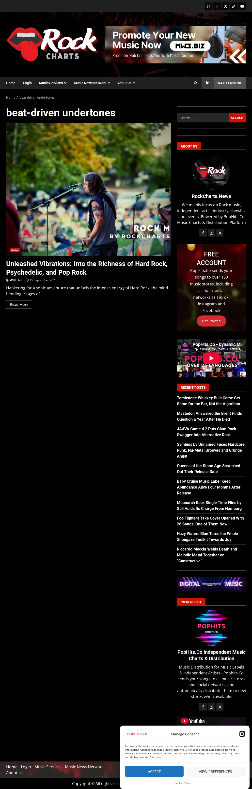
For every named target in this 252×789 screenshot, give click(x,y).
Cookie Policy (182, 783)
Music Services (51, 83)
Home (11, 83)
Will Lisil (16, 280)
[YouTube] (242, 6)
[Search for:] (203, 117)
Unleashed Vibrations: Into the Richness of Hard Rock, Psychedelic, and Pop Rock (88, 189)
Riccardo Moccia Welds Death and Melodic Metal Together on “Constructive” (207, 555)
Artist (14, 250)
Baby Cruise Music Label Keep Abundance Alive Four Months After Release (208, 487)
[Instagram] (208, 6)
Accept (154, 771)
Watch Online (229, 83)
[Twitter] (225, 6)
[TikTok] (233, 6)
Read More (19, 304)
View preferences (215, 771)
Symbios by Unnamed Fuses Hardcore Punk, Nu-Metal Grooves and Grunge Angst (211, 450)
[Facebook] (217, 6)
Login (27, 83)
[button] (242, 733)
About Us (124, 83)
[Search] (195, 83)
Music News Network (90, 83)
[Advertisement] (175, 44)
